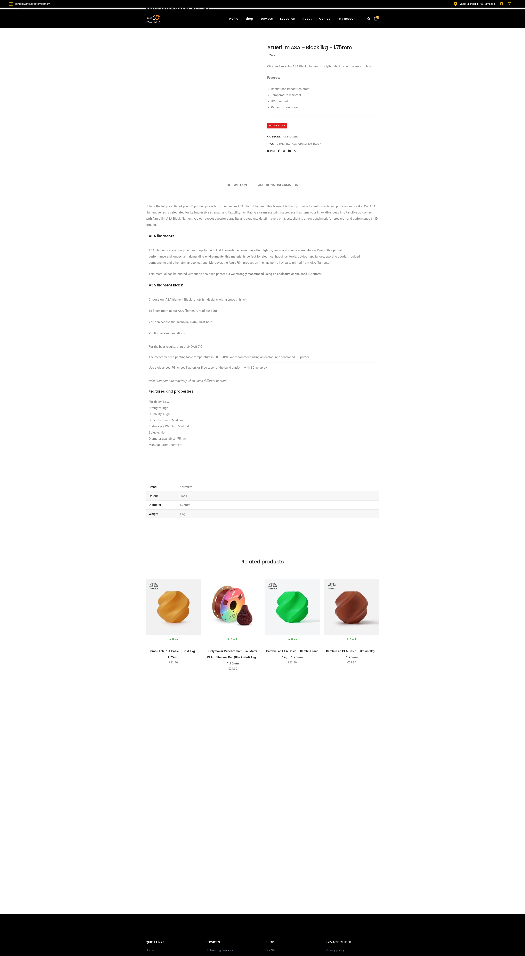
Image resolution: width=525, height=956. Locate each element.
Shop (249, 19)
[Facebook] (501, 3)
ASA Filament (291, 136)
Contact (325, 19)
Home (233, 19)
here (208, 322)
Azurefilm (305, 143)
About (307, 19)
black (317, 143)
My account (348, 19)
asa (294, 143)
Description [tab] (237, 185)
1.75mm (279, 143)
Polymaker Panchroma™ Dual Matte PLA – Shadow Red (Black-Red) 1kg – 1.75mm (233, 657)
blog (214, 311)
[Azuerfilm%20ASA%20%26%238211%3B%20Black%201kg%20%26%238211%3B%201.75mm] (278, 150)
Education (287, 19)
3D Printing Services (219, 950)
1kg (288, 143)
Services (266, 19)
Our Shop (272, 950)
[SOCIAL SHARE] (295, 150)
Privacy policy (335, 950)
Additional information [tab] (278, 185)
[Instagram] (509, 3)
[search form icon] (368, 18)
